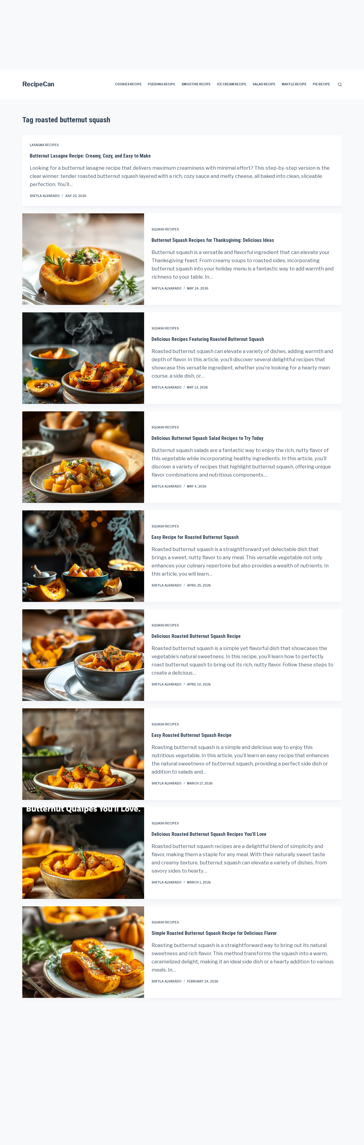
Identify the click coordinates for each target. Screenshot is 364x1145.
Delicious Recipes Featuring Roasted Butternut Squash (208, 339)
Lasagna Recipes (44, 145)
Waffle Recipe (294, 84)
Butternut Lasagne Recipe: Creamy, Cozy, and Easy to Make (90, 156)
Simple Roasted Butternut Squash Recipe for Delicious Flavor (214, 933)
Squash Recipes (165, 229)
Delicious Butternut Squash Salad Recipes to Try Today (207, 438)
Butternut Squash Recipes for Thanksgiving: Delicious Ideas (213, 240)
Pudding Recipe (161, 84)
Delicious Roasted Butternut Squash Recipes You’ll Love (209, 834)
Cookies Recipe (128, 84)
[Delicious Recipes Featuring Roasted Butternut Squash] (83, 358)
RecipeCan (38, 84)
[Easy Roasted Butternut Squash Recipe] (83, 754)
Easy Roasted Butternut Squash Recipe (192, 735)
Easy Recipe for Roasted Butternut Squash (195, 537)
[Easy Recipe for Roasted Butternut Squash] (83, 556)
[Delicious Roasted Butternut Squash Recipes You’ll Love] (83, 853)
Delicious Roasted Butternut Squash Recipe (196, 636)
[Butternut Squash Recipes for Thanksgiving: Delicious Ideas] (83, 259)
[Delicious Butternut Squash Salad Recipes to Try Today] (83, 457)
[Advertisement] (148, 34)
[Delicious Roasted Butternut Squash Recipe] (83, 655)
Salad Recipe (264, 84)
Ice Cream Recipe (231, 84)
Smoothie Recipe (196, 84)
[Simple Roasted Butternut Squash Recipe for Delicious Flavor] (83, 952)
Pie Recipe (321, 84)
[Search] (340, 84)
